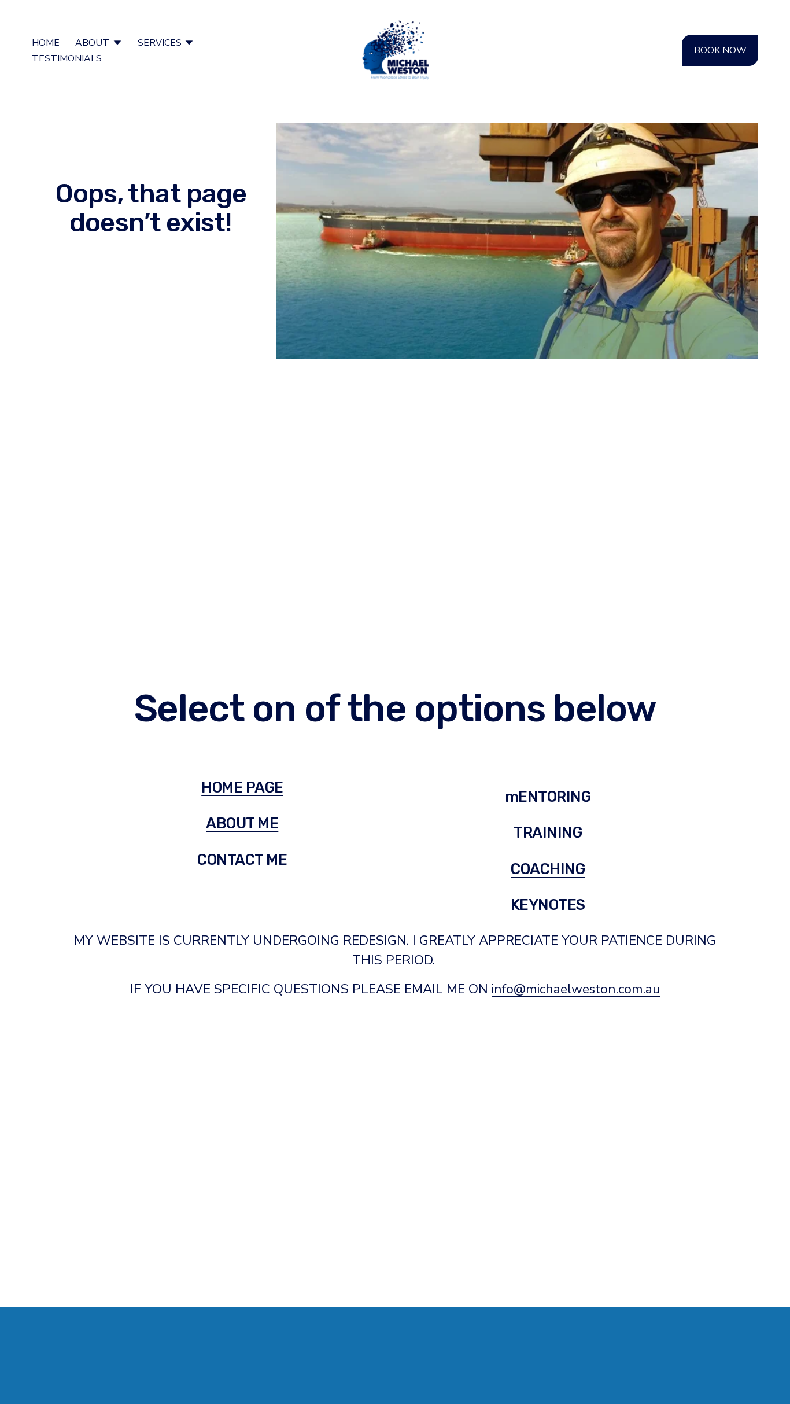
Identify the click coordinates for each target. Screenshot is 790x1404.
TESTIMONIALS (67, 58)
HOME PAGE (242, 787)
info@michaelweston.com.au (576, 989)
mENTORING (547, 796)
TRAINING (548, 832)
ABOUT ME (242, 823)
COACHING (548, 869)
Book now (720, 50)
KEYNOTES (548, 904)
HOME (46, 42)
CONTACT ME (242, 859)
